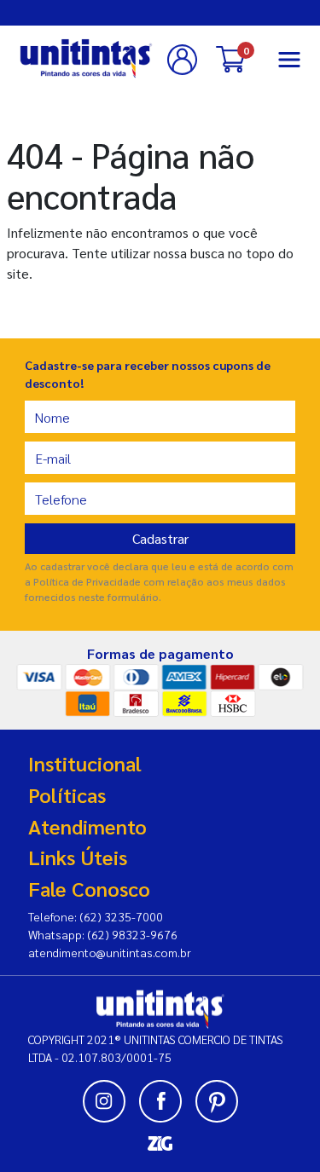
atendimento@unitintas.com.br (109, 952)
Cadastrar (160, 538)
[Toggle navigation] (289, 60)
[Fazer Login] (185, 59)
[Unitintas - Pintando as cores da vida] (86, 57)
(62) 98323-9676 (132, 934)
